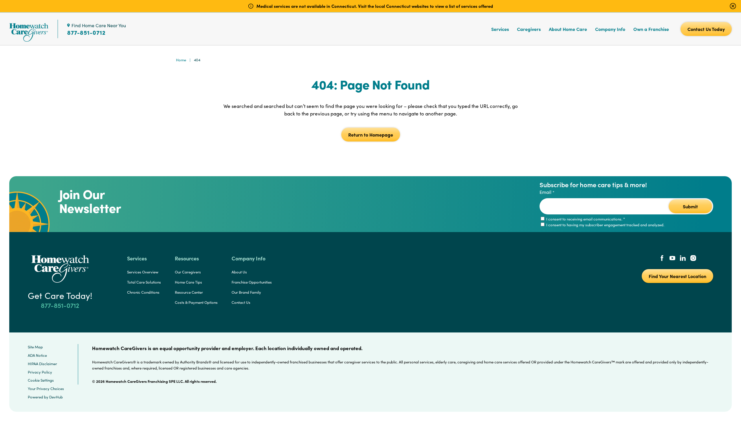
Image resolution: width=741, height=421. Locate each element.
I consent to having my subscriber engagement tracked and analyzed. (604, 224)
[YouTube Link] (672, 258)
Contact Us (241, 302)
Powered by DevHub (45, 397)
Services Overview (142, 272)
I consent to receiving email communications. (585, 219)
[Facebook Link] (662, 258)
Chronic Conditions (143, 292)
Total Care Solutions (144, 282)
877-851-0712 (86, 32)
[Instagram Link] (693, 258)
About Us (239, 272)
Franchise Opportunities (252, 282)
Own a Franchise (651, 29)
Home (181, 59)
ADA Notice (37, 355)
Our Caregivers (188, 272)
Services (500, 29)
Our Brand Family (246, 292)
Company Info (610, 29)
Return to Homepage (370, 134)
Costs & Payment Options (196, 302)
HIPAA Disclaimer (42, 363)
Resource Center (189, 292)
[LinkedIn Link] (683, 258)
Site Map (35, 347)
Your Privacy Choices (46, 388)
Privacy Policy (40, 372)
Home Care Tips (188, 282)
